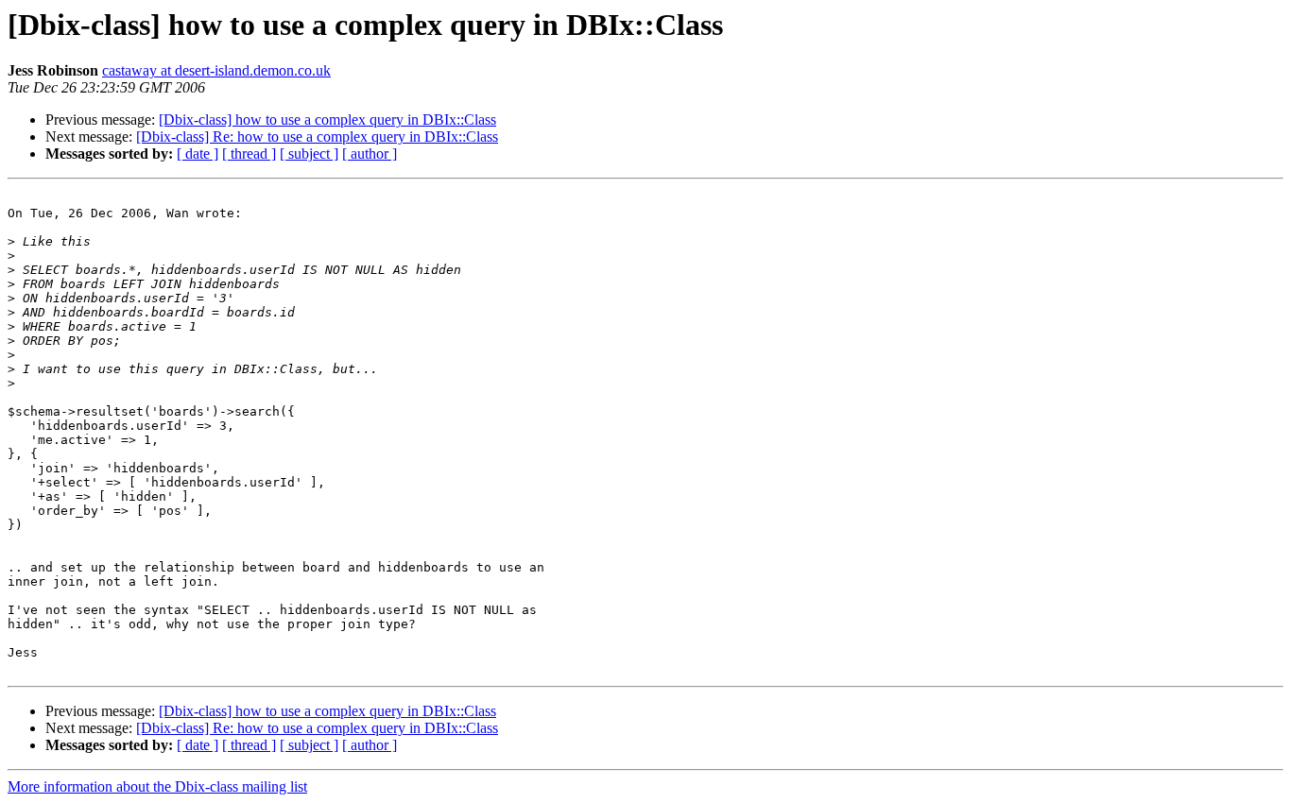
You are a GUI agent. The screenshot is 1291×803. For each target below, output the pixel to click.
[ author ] (369, 153)
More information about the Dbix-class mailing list (157, 786)
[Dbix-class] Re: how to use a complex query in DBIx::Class (317, 136)
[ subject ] (309, 153)
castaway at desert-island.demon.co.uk (216, 70)
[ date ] (197, 153)
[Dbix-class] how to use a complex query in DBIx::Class (327, 119)
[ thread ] (249, 153)
